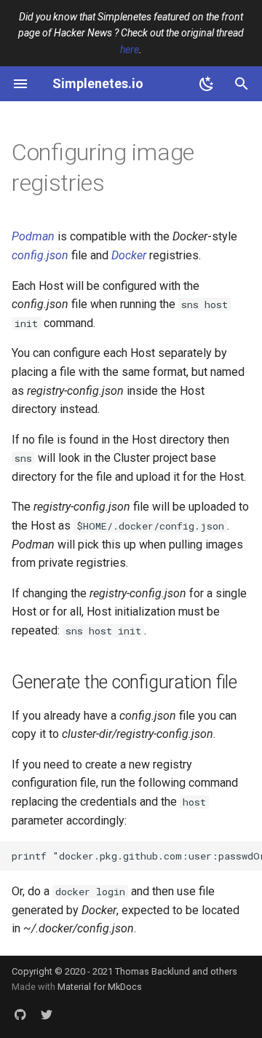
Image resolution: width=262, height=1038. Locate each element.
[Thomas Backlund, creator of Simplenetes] (46, 1014)
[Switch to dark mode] (206, 83)
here (129, 49)
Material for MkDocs (99, 986)
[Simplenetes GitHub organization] (20, 1014)
